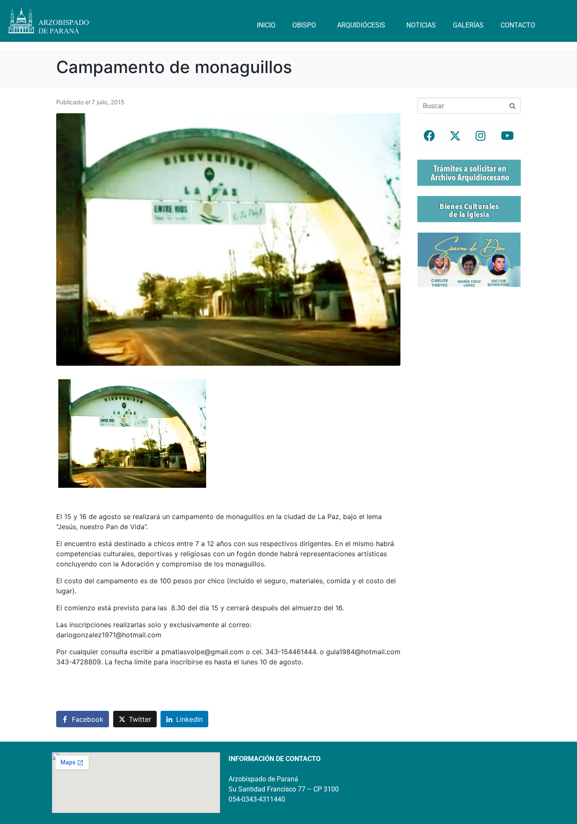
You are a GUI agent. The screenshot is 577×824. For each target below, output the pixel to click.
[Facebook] (429, 135)
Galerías (468, 25)
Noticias (421, 25)
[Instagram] (481, 135)
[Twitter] (455, 135)
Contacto (518, 25)
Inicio (266, 25)
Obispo (304, 25)
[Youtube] (506, 135)
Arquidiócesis (361, 25)
